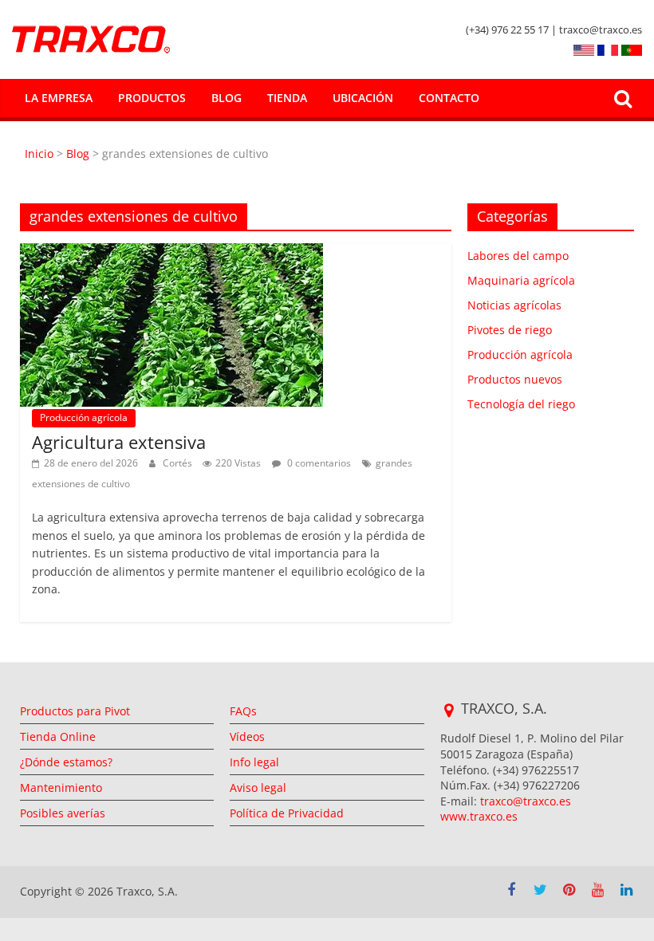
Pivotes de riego (509, 329)
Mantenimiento (61, 787)
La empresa (59, 97)
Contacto (449, 97)
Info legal (254, 762)
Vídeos (247, 736)
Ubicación (363, 97)
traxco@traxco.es (525, 801)
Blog (226, 97)
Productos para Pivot (75, 711)
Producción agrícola (84, 417)
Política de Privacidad (287, 813)
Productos (152, 97)
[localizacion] (448, 711)
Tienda (287, 97)
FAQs (243, 711)
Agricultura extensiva (119, 442)
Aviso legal (258, 787)
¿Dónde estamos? (66, 762)
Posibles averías (62, 813)
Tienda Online (58, 736)
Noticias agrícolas (514, 305)
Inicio (41, 153)
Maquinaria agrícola (521, 280)
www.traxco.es (479, 816)
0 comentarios (318, 463)
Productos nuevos (514, 379)
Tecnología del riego (521, 403)
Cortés (179, 463)
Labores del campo (518, 255)
